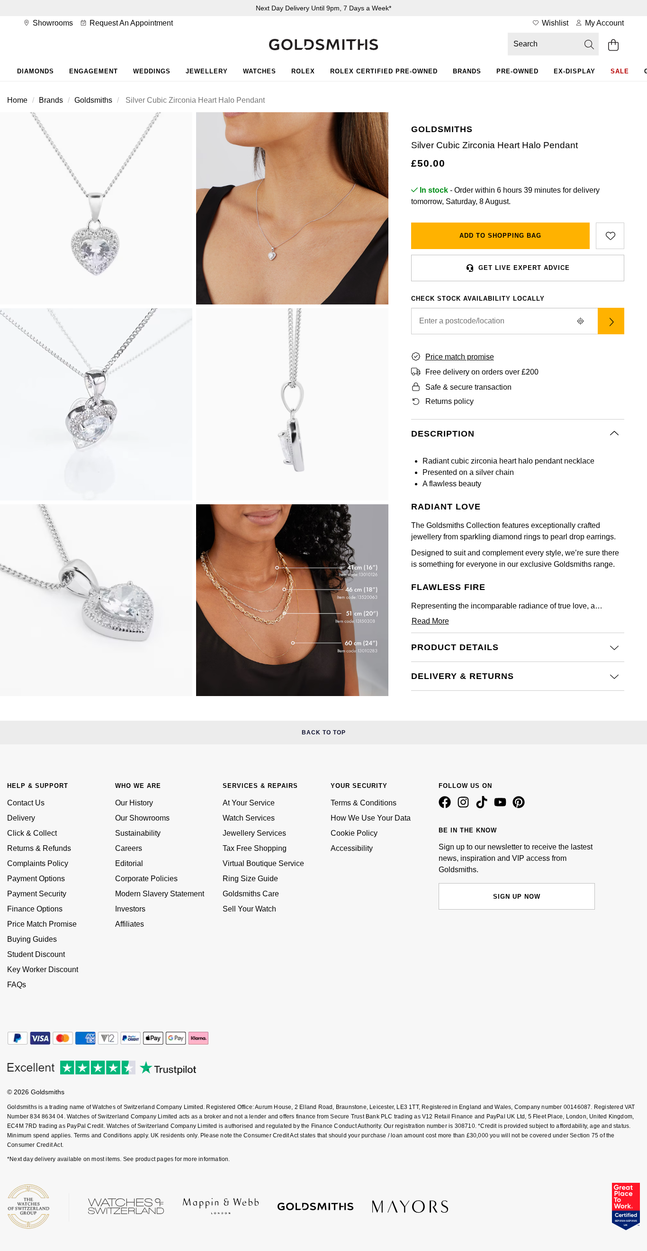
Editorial (129, 863)
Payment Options (36, 879)
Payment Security (36, 894)
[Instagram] (465, 806)
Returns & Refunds (39, 848)
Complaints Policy (37, 863)
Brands (467, 71)
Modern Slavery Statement (159, 894)
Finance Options (35, 909)
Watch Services (249, 818)
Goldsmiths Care (251, 894)
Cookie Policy (354, 833)
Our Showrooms (142, 818)
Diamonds (35, 71)
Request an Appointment (130, 23)
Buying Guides (32, 939)
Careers (128, 848)
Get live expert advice (524, 267)
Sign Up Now (516, 896)
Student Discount (36, 954)
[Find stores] (611, 321)
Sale (620, 71)
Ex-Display (574, 71)
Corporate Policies (146, 879)
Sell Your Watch (249, 909)
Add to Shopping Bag (500, 235)
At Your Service (249, 803)
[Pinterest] (520, 806)
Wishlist (554, 23)
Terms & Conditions (363, 803)
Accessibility (352, 848)
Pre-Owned (517, 71)
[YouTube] (502, 806)
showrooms (52, 23)
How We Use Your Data (371, 818)
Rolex (303, 71)
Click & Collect (32, 833)
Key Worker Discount (42, 969)
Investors (130, 909)
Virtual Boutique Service (263, 863)
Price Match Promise (42, 924)
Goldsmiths (93, 100)
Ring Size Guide (250, 879)
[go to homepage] (323, 45)
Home (17, 100)
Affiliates (129, 924)
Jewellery (207, 71)
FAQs (16, 985)
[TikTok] (484, 806)
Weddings (152, 71)
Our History (134, 803)
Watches (259, 71)
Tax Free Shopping (255, 848)
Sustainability (138, 833)
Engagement (93, 71)
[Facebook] (447, 806)
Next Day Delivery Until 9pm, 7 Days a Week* (323, 8)
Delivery (21, 818)
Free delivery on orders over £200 (482, 372)
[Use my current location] (580, 321)
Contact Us (26, 803)
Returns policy (449, 401)
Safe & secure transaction (468, 387)
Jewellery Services (254, 833)
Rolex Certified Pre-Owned (384, 71)
